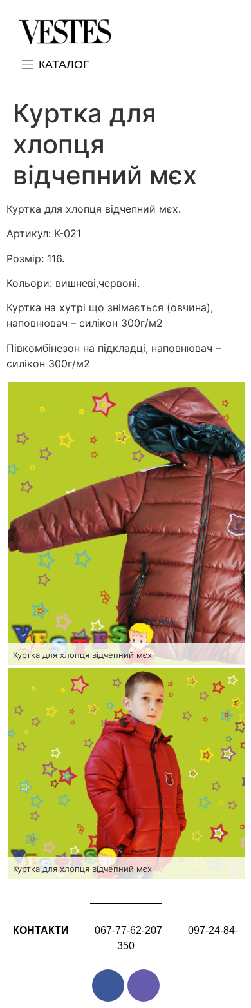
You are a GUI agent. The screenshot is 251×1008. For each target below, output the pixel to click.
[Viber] (143, 985)
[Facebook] (108, 985)
